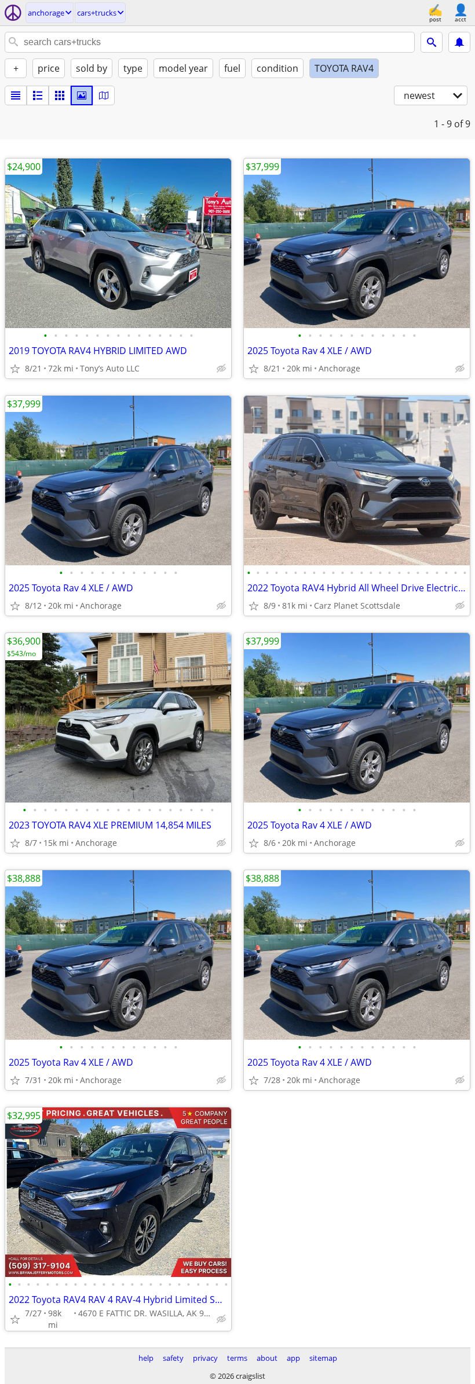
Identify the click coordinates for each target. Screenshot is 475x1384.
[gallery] (82, 95)
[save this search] (459, 42)
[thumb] (38, 95)
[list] (16, 95)
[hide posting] (221, 369)
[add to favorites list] (15, 369)
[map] (104, 95)
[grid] (60, 95)
